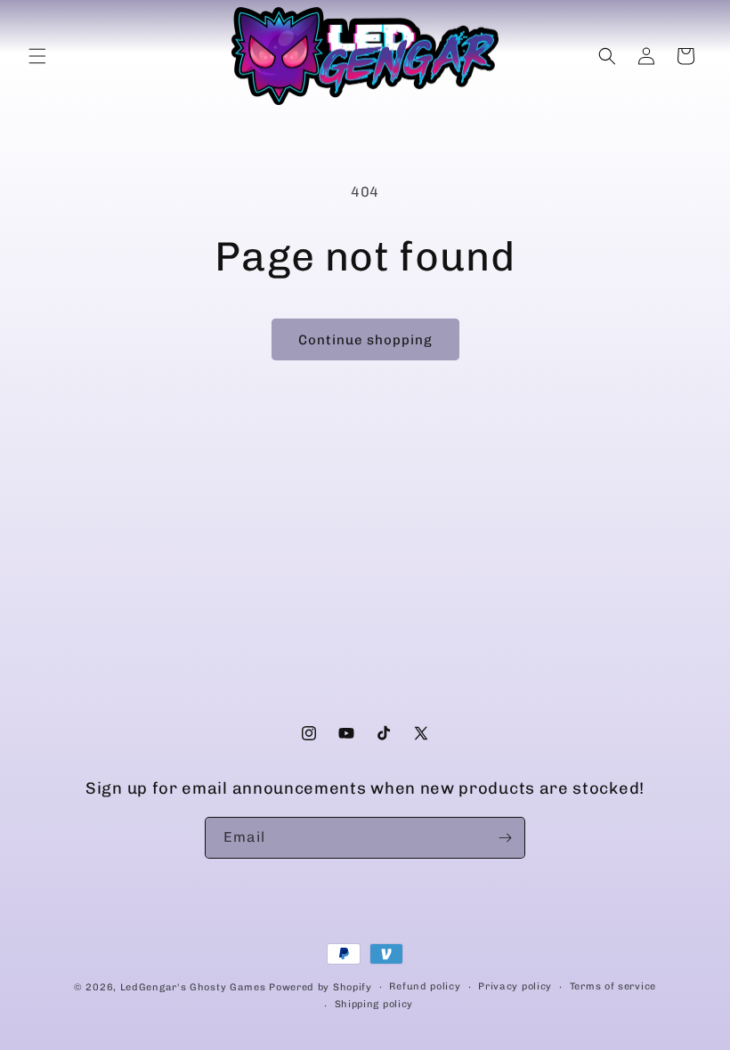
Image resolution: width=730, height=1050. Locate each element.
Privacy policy (515, 986)
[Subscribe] (504, 838)
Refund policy (424, 986)
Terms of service (613, 986)
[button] (37, 56)
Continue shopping (365, 340)
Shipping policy (374, 1004)
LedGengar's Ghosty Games (193, 987)
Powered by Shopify (320, 987)
